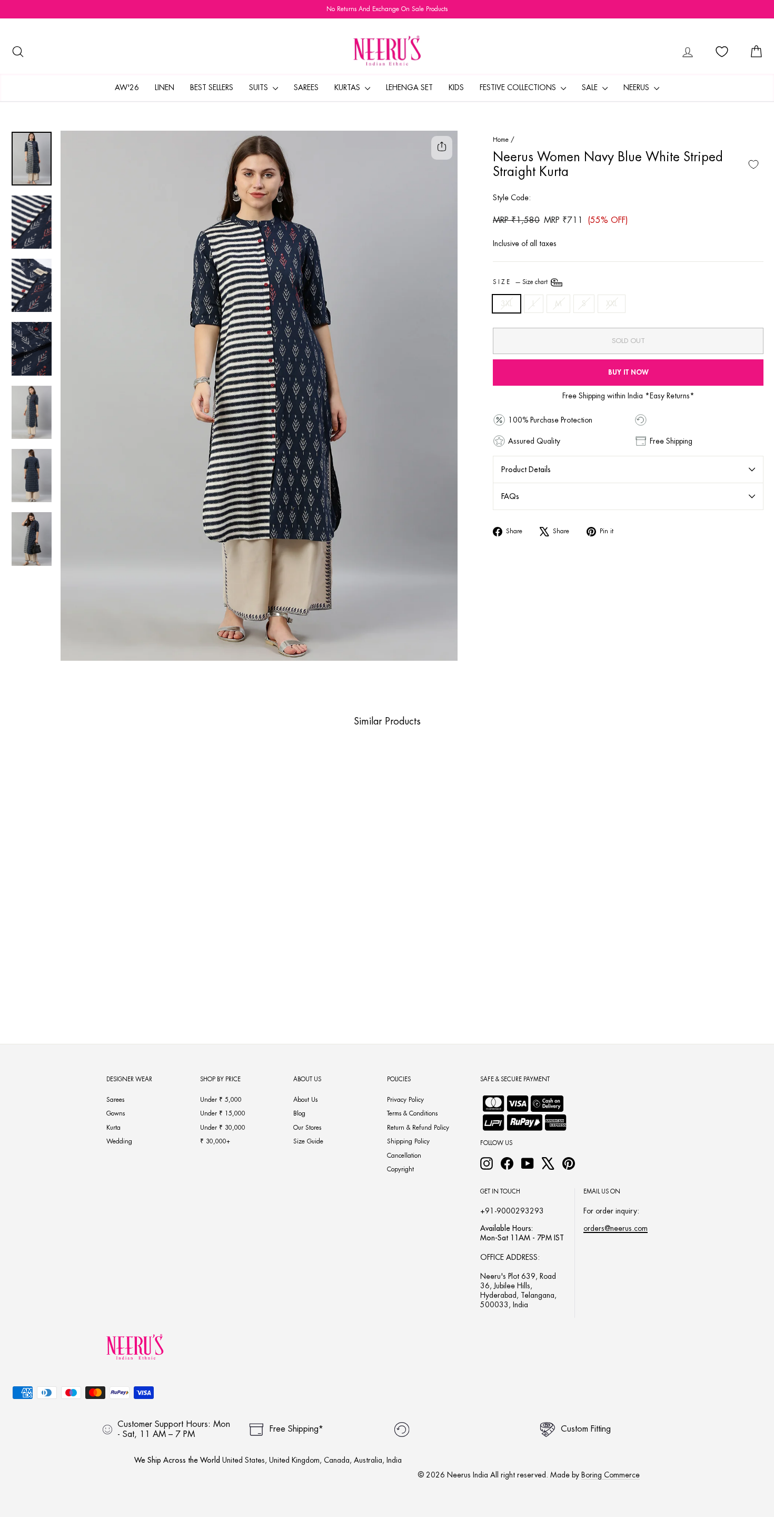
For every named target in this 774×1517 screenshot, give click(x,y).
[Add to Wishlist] (753, 164)
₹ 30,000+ (215, 1141)
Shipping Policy (408, 1141)
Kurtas (348, 87)
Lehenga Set (409, 87)
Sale (591, 87)
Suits (259, 87)
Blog (299, 1113)
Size (521, 282)
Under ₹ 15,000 (222, 1113)
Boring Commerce (610, 1475)
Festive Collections (519, 87)
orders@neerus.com (615, 1228)
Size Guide (308, 1141)
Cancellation (404, 1155)
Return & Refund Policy (418, 1127)
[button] (75, 969)
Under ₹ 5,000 (221, 1100)
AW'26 (127, 87)
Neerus (637, 87)
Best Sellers (211, 87)
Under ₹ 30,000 (222, 1127)
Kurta (113, 1127)
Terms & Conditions (412, 1113)
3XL (506, 303)
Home (501, 139)
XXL (611, 303)
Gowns (115, 1113)
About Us (305, 1100)
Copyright (400, 1169)
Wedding (119, 1141)
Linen (164, 87)
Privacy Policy (405, 1100)
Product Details (526, 469)
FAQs (510, 496)
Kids (456, 87)
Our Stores (307, 1127)
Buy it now (628, 372)
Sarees (306, 87)
